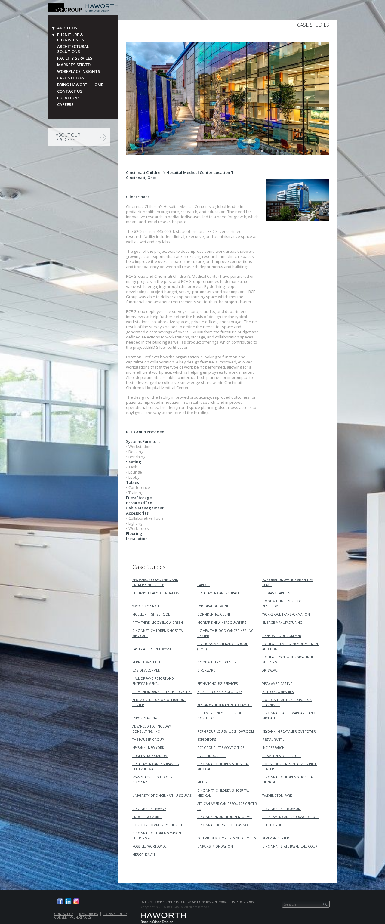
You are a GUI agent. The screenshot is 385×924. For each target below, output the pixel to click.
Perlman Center (275, 838)
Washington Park (277, 795)
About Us (67, 28)
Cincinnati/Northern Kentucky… (224, 817)
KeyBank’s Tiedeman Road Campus (224, 705)
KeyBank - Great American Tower (289, 731)
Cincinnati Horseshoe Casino (222, 825)
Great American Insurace (218, 593)
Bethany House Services (217, 683)
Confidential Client (213, 614)
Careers (65, 104)
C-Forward (206, 670)
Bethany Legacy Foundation (155, 593)
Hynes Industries (211, 756)
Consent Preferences (72, 917)
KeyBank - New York (148, 748)
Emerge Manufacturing (282, 622)
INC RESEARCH (273, 748)
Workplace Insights (78, 71)
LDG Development (147, 670)
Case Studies (70, 78)
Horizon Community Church (157, 825)
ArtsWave (270, 670)
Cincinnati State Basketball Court (290, 846)
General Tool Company (281, 636)
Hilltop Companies (278, 692)
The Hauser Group (148, 739)
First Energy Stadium (150, 756)
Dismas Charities (276, 593)
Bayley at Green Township (153, 649)
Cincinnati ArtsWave (149, 809)
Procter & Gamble (147, 817)
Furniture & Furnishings (70, 37)
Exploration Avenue (214, 606)
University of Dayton (215, 846)
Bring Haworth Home (80, 84)
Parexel (203, 585)
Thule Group (273, 825)
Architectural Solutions (73, 49)
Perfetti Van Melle (147, 662)
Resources (88, 914)
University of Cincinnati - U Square (162, 795)
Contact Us (69, 91)
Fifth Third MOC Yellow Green (157, 622)
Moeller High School (151, 614)
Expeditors (206, 739)
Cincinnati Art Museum (281, 809)
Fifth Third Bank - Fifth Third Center (162, 692)
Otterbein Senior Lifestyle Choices (226, 838)
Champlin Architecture (281, 756)
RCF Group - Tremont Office (220, 748)
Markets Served (74, 64)
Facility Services (74, 58)
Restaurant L (273, 739)
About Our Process (68, 137)
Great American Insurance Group (290, 817)
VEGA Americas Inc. (277, 683)
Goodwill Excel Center (217, 662)
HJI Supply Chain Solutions (219, 692)
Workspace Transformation (286, 614)
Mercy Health (143, 854)
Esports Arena (144, 718)
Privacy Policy (115, 914)
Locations (68, 97)
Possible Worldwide (149, 846)
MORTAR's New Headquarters (221, 622)
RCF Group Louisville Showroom (225, 731)
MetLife (203, 782)
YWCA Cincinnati (145, 606)
